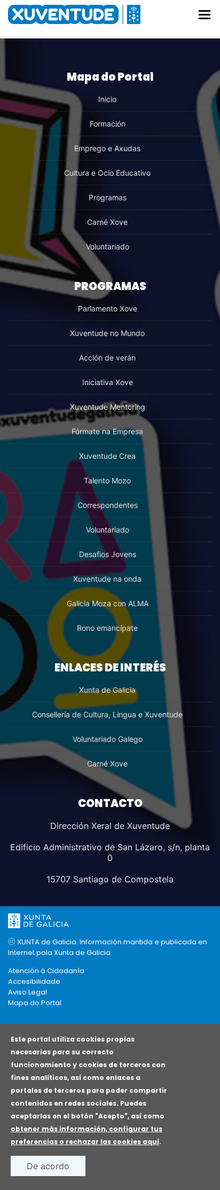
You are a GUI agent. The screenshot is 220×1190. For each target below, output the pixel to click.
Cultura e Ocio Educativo (107, 172)
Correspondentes (107, 505)
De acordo (48, 1166)
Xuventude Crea (107, 455)
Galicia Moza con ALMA (107, 603)
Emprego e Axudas (107, 148)
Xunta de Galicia (107, 689)
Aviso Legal (27, 992)
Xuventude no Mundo (107, 333)
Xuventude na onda (107, 578)
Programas (108, 197)
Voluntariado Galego (108, 738)
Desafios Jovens (107, 554)
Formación (107, 123)
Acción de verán (107, 357)
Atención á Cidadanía (46, 971)
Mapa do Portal (34, 1003)
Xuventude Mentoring (107, 406)
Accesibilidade (34, 981)
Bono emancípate (107, 627)
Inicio (107, 99)
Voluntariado (107, 246)
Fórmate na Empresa (107, 431)
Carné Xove (107, 221)
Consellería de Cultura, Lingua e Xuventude (107, 714)
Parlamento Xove (107, 308)
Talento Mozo (107, 480)
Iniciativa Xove (107, 382)
